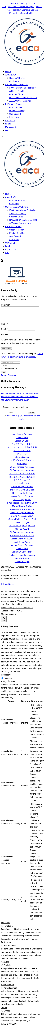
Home (8, 71)
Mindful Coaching (17, 110)
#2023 (26, 399)
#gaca (4, 396)
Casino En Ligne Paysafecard (22, 554)
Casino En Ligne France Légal (22, 519)
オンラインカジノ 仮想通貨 (22, 476)
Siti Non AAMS (22, 528)
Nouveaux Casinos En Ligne (21, 6)
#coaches (15, 393)
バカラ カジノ (22, 453)
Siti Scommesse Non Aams (22, 466)
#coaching (24, 393)
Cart (7, 130)
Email (4, 329)
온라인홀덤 (22, 463)
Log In (8, 123)
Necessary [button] (6, 674)
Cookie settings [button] (9, 610)
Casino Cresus (22, 457)
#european (34, 393)
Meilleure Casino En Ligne (22, 489)
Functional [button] (5, 922)
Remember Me (10, 368)
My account (10, 126)
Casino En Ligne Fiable (22, 551)
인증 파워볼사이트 (22, 450)
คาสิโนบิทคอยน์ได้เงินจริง (22, 460)
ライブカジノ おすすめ (22, 443)
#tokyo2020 (6, 399)
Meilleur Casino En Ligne (24, 13)
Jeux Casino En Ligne (22, 434)
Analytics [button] (5, 961)
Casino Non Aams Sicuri (22, 515)
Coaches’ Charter (17, 77)
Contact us (10, 120)
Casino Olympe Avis (22, 499)
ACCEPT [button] (21, 610)
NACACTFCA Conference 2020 (23, 97)
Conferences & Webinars (16, 84)
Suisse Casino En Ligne (22, 496)
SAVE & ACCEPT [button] (9, 1023)
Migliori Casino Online (22, 505)
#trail (14, 399)
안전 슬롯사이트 (22, 483)
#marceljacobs (31, 396)
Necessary (9, 677)
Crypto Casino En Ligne (22, 545)
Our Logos (14, 81)
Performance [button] (7, 942)
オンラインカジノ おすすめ (22, 473)
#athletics (5, 393)
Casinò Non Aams (22, 541)
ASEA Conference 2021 (20, 100)
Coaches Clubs (16, 94)
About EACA (10, 74)
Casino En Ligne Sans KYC (22, 512)
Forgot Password (8, 375)
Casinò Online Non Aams (22, 538)
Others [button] (4, 1007)
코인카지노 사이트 (22, 479)
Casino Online (22, 437)
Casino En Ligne (22, 440)
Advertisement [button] (7, 984)
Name (4, 323)
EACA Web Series (13, 104)
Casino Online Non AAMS (22, 509)
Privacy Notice (7, 583)
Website (4, 334)
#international (18, 396)
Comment (6, 304)
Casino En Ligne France (22, 486)
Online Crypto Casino (22, 492)
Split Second (15, 113)
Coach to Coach (16, 107)
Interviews (14, 117)
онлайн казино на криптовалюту (22, 502)
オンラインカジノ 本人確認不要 (22, 447)
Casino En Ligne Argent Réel (22, 525)
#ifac (9, 396)
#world (20, 399)
